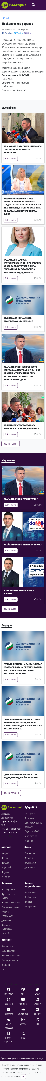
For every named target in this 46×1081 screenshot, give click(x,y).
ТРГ (3, 969)
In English (5, 876)
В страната (30, 906)
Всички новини (11, 443)
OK (23, 1076)
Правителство (32, 897)
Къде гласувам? (32, 831)
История (29, 858)
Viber (29, 33)
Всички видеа (10, 608)
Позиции (6, 625)
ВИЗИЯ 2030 (30, 862)
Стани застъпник (10, 960)
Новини (4, 858)
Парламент (30, 892)
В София (28, 901)
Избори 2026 (31, 807)
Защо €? (5, 853)
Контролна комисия (10, 907)
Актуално (6, 847)
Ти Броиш (29, 840)
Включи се (6, 939)
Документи (30, 867)
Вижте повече (10, 158)
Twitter (20, 33)
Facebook (9, 33)
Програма (29, 818)
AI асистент (31, 836)
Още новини (8, 108)
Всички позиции (11, 792)
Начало (5, 17)
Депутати (6, 920)
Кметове (5, 933)
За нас (28, 847)
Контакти (30, 853)
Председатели (8, 889)
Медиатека (8, 460)
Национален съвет (10, 902)
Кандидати (30, 813)
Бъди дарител (8, 950)
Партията (6, 883)
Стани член (7, 946)
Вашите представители (33, 885)
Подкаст (5, 872)
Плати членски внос (11, 955)
